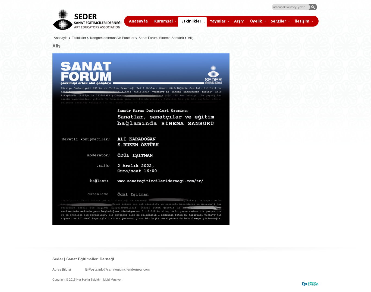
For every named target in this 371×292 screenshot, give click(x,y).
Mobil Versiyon (112, 279)
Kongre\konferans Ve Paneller (112, 38)
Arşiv (239, 21)
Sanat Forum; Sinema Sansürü (161, 38)
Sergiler (278, 21)
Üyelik (256, 21)
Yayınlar (217, 21)
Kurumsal (163, 21)
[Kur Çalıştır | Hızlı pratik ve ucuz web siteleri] (310, 284)
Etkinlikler (191, 21)
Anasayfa (138, 21)
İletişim (302, 21)
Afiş (190, 38)
